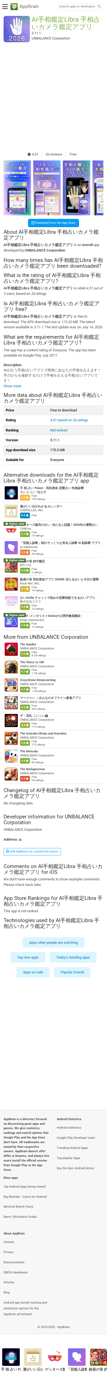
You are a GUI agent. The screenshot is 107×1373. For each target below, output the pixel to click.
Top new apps (28, 957)
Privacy (8, 1252)
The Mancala (29, 751)
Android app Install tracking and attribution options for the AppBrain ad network (25, 1308)
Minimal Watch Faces (18, 1206)
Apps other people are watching (53, 942)
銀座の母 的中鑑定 (32, 561)
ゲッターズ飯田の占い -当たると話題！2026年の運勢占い (59, 525)
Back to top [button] (96, 1333)
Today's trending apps (73, 957)
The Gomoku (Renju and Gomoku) (43, 733)
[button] (53, 839)
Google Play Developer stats (76, 1138)
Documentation (14, 1262)
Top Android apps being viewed (25, 1186)
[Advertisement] (53, 96)
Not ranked (58, 430)
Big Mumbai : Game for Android (25, 1197)
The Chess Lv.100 (32, 662)
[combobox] (77, 6)
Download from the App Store (55, 223)
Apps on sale (33, 972)
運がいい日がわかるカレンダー (41, 506)
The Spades (28, 644)
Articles (9, 1282)
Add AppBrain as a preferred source (33, 851)
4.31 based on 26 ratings (69, 420)
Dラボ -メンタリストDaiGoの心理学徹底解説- (50, 616)
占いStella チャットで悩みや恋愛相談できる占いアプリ (57, 598)
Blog (7, 1292)
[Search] (99, 6)
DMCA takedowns (16, 1272)
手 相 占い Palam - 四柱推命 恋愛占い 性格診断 (52, 488)
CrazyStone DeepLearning (37, 680)
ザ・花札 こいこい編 (34, 715)
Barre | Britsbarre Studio (20, 1217)
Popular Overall (72, 972)
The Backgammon (32, 769)
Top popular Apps (68, 1158)
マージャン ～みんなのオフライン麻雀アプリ (50, 698)
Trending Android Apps (72, 1148)
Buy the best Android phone (75, 1168)
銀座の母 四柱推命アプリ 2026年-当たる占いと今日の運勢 (59, 579)
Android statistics (69, 1127)
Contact (9, 1242)
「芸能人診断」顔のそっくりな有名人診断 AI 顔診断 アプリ (60, 543)
